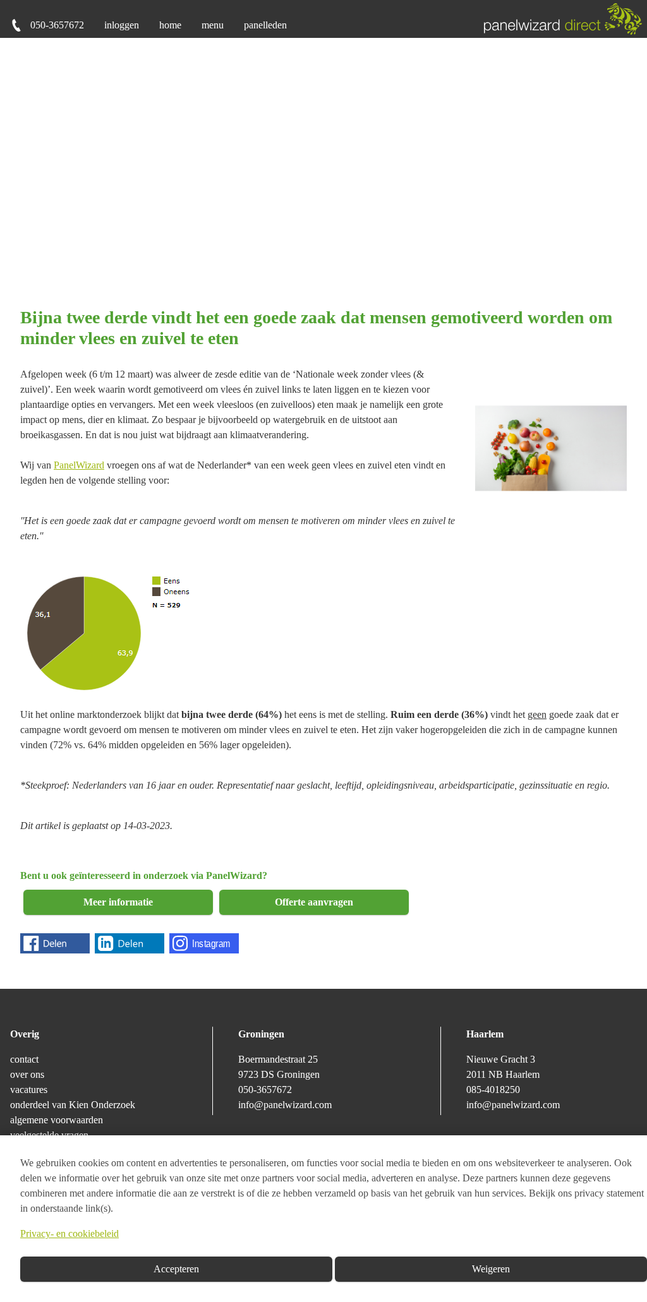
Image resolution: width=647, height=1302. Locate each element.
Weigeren (491, 1268)
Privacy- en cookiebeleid (69, 1233)
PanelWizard (79, 465)
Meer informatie (118, 902)
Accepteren (176, 1268)
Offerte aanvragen (314, 902)
